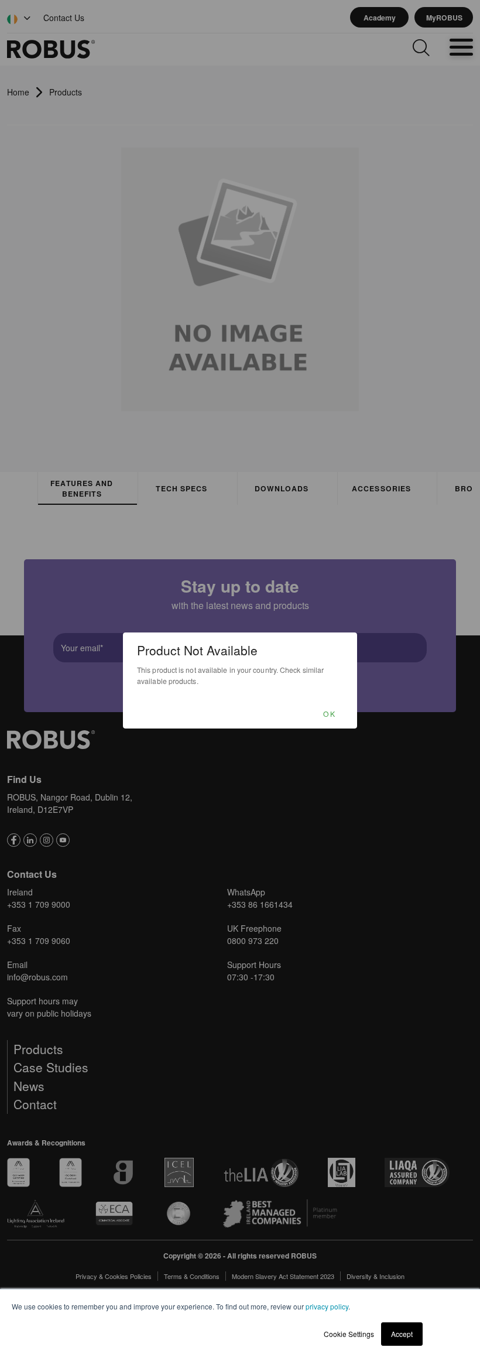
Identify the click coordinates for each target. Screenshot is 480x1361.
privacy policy (327, 1306)
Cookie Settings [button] (349, 1334)
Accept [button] (402, 1334)
